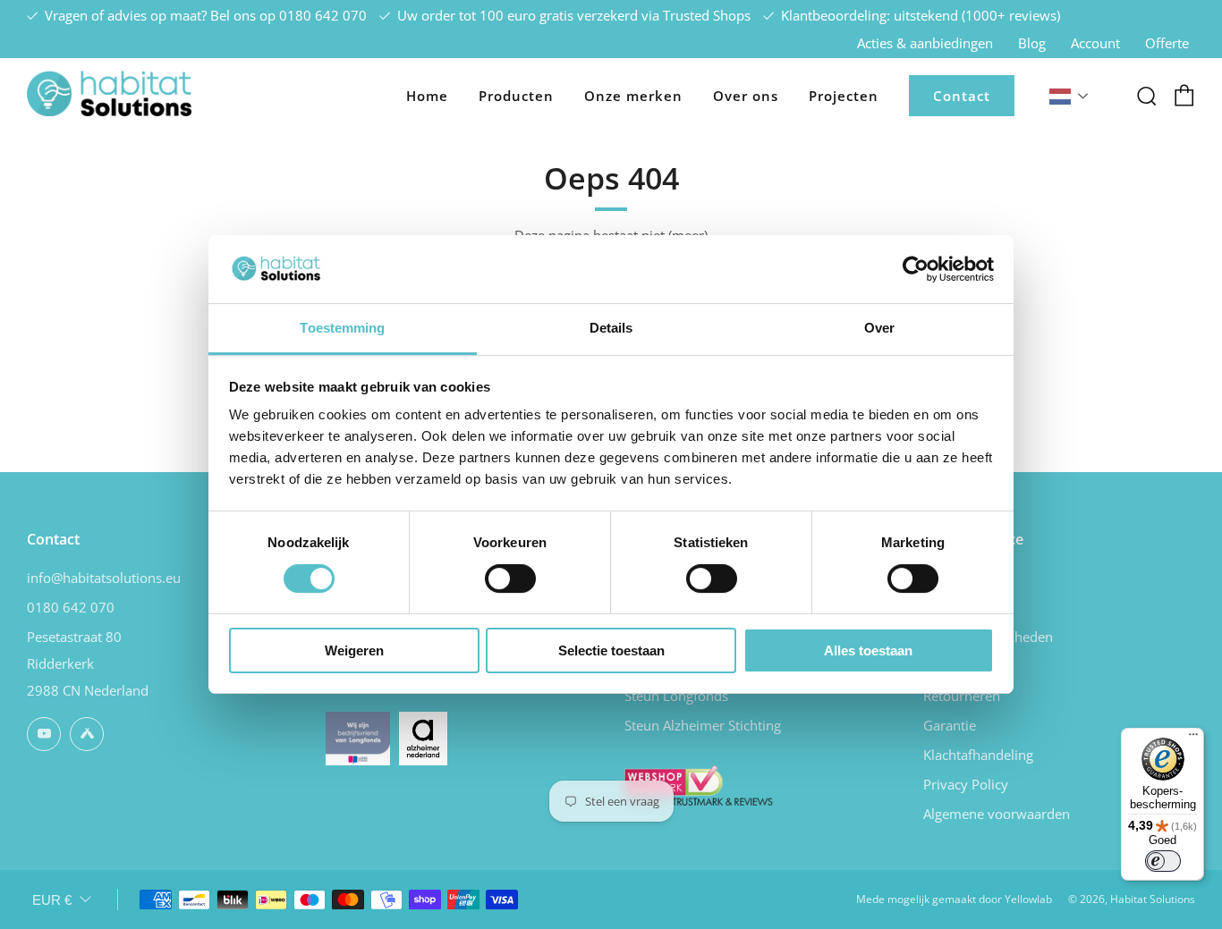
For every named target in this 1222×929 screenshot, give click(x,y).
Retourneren (961, 696)
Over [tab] (879, 327)
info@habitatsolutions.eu (104, 578)
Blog (1032, 43)
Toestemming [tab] (342, 327)
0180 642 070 (323, 15)
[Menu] (1193, 738)
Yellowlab (1028, 899)
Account (1095, 43)
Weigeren (354, 650)
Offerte (1167, 43)
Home (427, 96)
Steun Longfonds (676, 696)
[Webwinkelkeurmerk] (698, 783)
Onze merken (633, 96)
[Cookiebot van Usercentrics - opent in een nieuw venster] (915, 269)
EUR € (52, 900)
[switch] (510, 578)
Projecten (843, 96)
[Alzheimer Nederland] (423, 737)
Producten (516, 96)
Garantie (949, 725)
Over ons (745, 96)
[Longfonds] (358, 737)
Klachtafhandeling (978, 755)
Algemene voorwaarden (996, 814)
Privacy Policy (965, 784)
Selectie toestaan (611, 650)
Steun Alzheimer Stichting (702, 725)
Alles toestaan (868, 650)
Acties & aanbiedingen (925, 43)
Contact (961, 96)
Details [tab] (611, 327)
